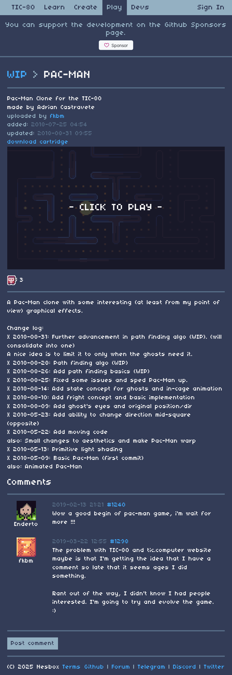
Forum (121, 667)
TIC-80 (23, 7)
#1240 (116, 505)
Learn (54, 7)
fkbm (57, 116)
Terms (72, 667)
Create (86, 7)
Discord (184, 667)
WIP (17, 75)
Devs (140, 7)
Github (94, 667)
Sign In (211, 7)
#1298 (119, 542)
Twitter (214, 667)
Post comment (32, 643)
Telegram (152, 667)
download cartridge (38, 142)
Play (114, 7)
